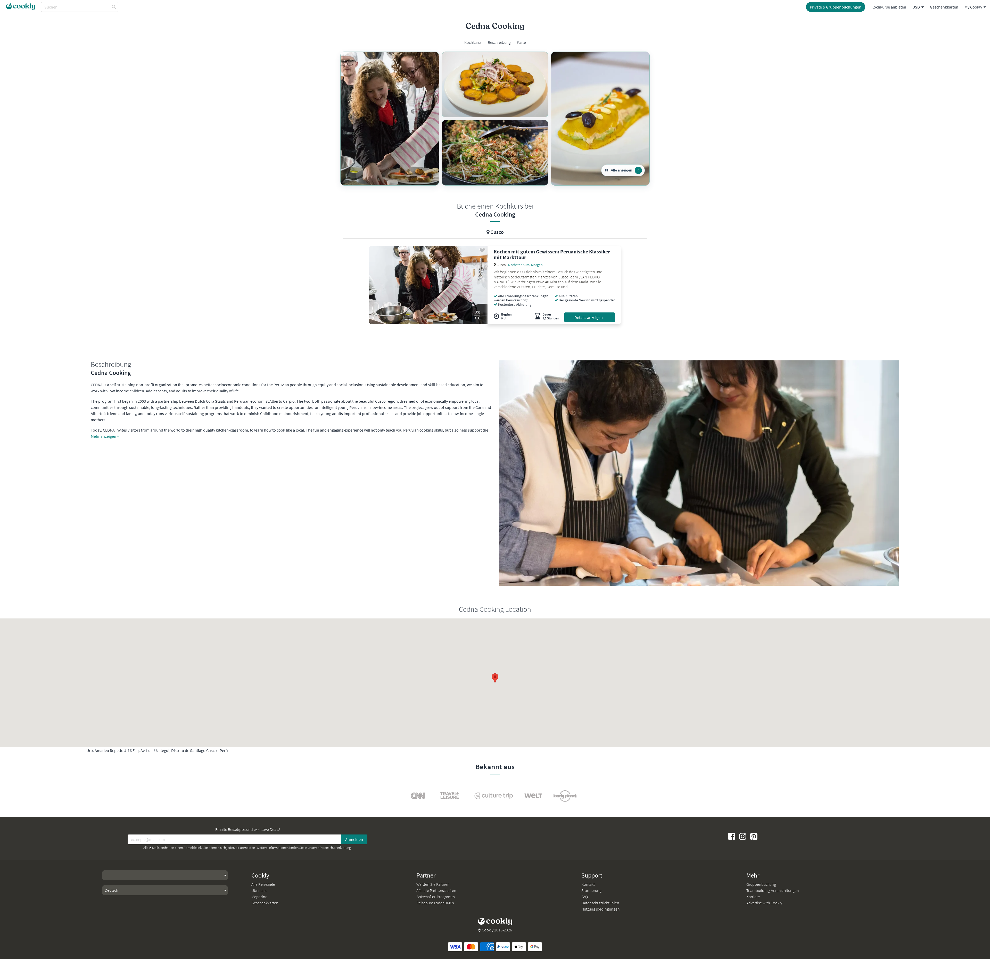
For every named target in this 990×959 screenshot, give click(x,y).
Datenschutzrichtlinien (600, 902)
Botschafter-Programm (435, 896)
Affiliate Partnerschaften (436, 890)
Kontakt (588, 884)
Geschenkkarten (944, 7)
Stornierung (591, 890)
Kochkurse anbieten (888, 7)
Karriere (753, 896)
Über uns (258, 890)
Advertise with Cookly (764, 902)
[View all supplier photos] (390, 118)
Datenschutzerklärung (335, 847)
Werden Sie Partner (432, 884)
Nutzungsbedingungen (600, 909)
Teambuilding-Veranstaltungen (772, 890)
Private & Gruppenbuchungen (835, 7)
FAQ (584, 896)
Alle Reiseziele (263, 884)
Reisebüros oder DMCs (435, 902)
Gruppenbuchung (761, 884)
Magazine (259, 896)
